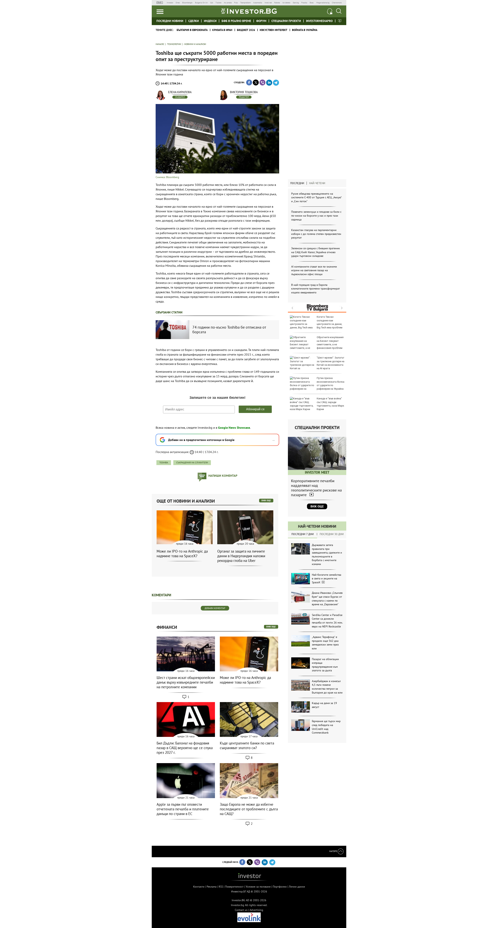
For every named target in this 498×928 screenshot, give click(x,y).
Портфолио (280, 886)
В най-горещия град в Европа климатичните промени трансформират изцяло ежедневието (315, 288)
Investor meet (340, 21)
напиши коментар (222, 476)
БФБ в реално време (236, 21)
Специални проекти (286, 21)
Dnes (178, 2)
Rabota (277, 2)
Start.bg (296, 2)
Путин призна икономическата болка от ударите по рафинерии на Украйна (330, 383)
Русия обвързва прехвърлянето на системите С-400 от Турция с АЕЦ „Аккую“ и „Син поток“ (316, 197)
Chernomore (337, 2)
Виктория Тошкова (244, 92)
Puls (236, 2)
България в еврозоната (192, 30)
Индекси (210, 21)
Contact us (241, 910)
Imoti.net (268, 2)
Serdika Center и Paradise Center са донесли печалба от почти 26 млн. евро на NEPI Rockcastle (327, 620)
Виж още (317, 506)
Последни (297, 183)
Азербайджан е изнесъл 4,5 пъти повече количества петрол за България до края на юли (327, 686)
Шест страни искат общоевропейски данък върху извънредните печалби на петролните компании (186, 682)
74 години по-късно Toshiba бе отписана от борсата (229, 329)
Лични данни (297, 886)
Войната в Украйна (304, 30)
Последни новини (169, 21)
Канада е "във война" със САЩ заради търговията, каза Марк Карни (330, 404)
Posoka (304, 2)
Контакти (198, 886)
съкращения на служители (192, 462)
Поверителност (234, 886)
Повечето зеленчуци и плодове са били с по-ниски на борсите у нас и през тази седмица (316, 215)
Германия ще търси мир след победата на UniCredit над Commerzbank (326, 726)
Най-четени (317, 183)
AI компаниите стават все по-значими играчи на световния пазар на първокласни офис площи (314, 270)
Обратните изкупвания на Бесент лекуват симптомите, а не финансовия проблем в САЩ (317, 344)
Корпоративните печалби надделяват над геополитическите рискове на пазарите (316, 487)
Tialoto (218, 2)
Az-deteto (286, 2)
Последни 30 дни (332, 534)
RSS (221, 886)
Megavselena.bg (322, 2)
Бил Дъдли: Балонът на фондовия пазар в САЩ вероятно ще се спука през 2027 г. (185, 748)
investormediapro (319, 21)
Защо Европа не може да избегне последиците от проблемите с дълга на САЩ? (249, 809)
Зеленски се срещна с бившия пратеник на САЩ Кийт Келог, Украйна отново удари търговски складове (315, 252)
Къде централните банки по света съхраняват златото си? (247, 745)
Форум (261, 21)
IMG (160, 2)
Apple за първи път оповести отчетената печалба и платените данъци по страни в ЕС (183, 809)
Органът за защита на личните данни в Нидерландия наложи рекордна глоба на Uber (241, 556)
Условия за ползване (258, 886)
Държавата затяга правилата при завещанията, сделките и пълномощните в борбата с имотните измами (327, 554)
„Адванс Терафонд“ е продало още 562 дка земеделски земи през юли (325, 642)
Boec (312, 2)
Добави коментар (215, 608)
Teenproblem (245, 2)
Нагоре (333, 851)
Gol (211, 2)
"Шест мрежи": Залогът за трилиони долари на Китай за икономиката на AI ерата (330, 363)
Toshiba (163, 462)
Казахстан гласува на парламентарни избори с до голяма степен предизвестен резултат (316, 233)
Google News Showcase (234, 427)
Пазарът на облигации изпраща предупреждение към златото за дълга (325, 664)
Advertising (256, 910)
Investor (170, 2)
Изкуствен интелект (273, 30)
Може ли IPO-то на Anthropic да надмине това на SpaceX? (182, 553)
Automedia (257, 2)
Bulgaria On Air (201, 2)
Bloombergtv (187, 2)
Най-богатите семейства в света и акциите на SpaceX (326, 578)
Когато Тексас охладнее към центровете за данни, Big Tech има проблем (329, 322)
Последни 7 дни (302, 534)
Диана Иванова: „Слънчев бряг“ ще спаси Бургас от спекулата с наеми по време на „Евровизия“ (327, 598)
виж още (266, 500)
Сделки (193, 21)
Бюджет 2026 (246, 30)
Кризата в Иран (222, 30)
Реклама (212, 886)
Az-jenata (228, 2)
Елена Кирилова (180, 92)
